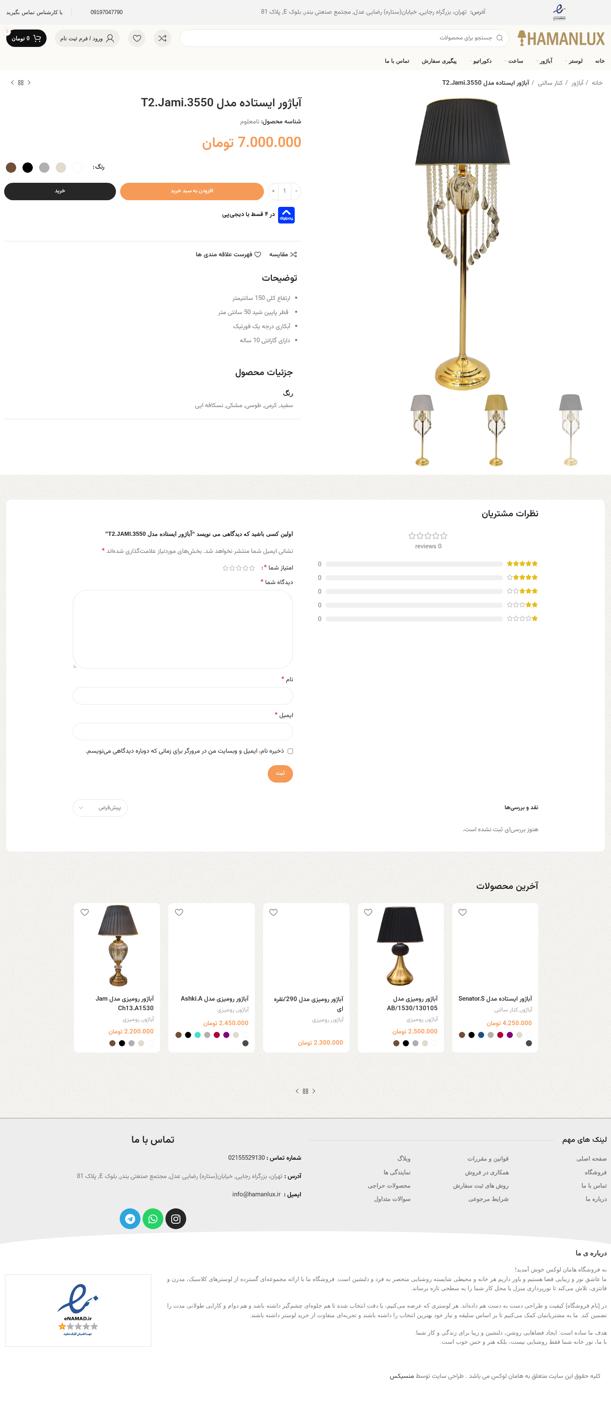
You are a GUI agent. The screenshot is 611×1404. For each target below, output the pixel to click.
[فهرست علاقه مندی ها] (462, 912)
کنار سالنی (549, 83)
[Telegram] (130, 1218)
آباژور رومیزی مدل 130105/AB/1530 (412, 1004)
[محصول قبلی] (29, 83)
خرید (60, 191)
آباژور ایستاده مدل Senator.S (495, 999)
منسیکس (402, 1376)
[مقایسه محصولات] (162, 38)
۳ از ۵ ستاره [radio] (238, 568)
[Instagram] (175, 1218)
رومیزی (415, 1020)
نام (287, 680)
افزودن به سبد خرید (192, 191)
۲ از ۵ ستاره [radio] (245, 568)
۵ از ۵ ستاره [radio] (225, 568)
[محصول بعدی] (12, 83)
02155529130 (246, 1158)
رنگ (99, 167)
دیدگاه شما (277, 583)
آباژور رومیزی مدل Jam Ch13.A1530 (125, 1004)
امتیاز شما (278, 568)
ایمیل (284, 716)
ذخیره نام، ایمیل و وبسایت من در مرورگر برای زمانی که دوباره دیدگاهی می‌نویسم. (185, 751)
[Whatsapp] (153, 1218)
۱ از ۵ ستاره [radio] (252, 568)
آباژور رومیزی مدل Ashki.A (215, 999)
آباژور (576, 83)
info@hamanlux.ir (256, 1195)
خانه (596, 83)
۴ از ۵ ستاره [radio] (232, 568)
